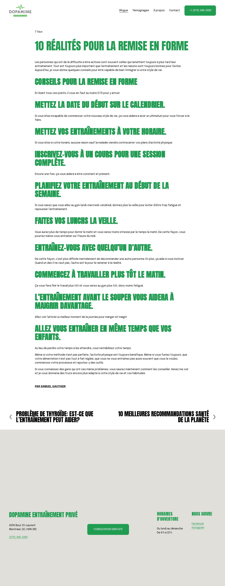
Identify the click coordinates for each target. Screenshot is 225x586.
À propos (159, 10)
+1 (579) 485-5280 (200, 10)
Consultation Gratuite (108, 529)
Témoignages (140, 10)
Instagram (198, 527)
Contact (174, 10)
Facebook (198, 523)
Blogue (123, 10)
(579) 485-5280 (18, 537)
